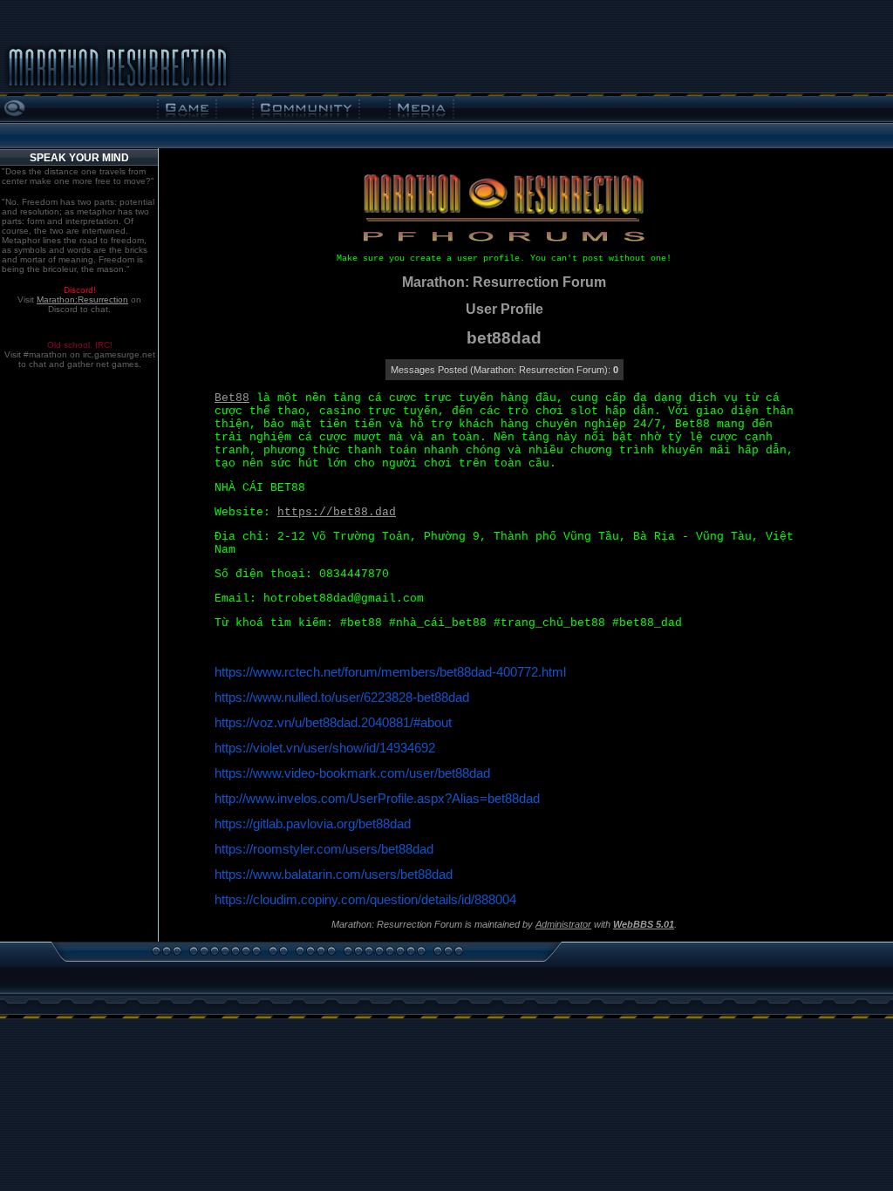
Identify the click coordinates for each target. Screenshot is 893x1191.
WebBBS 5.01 (643, 924)
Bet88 (232, 398)
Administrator (563, 924)
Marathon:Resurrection (82, 299)
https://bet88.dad (336, 512)
